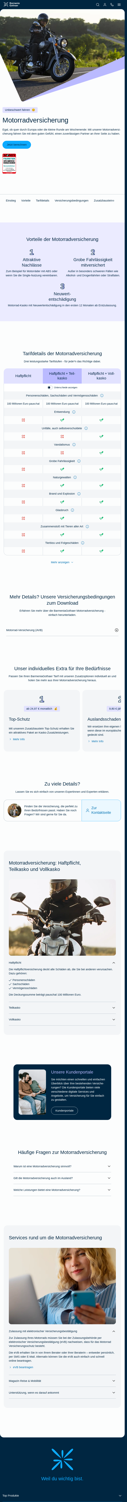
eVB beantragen (23, 1367)
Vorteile (26, 200)
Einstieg (11, 200)
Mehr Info (19, 739)
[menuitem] (98, 5)
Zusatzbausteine (104, 200)
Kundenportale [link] (64, 1110)
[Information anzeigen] (102, 395)
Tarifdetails (42, 200)
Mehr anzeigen (60, 562)
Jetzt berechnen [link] (17, 144)
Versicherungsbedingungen (71, 200)
